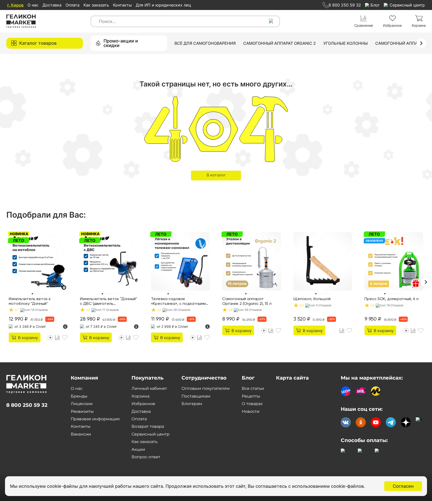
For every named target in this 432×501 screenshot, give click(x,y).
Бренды (79, 396)
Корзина (141, 396)
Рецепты (251, 396)
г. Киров (15, 4)
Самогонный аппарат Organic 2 (279, 43)
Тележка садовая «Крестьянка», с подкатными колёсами (178, 301)
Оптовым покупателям (206, 388)
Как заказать (96, 4)
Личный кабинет (149, 388)
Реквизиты (82, 411)
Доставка (52, 4)
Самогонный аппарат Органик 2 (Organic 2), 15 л (247, 301)
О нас (33, 4)
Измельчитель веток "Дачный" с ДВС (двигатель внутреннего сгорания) (108, 301)
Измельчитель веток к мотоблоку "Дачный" (30, 301)
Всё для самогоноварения (205, 43)
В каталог (216, 175)
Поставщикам (196, 396)
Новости (251, 411)
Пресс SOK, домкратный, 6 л (391, 299)
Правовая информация (95, 419)
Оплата (73, 4)
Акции (138, 449)
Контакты (122, 4)
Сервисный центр (151, 434)
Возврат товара (148, 426)
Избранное (143, 403)
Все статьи (253, 388)
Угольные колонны (345, 43)
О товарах (252, 403)
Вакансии (81, 434)
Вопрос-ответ (146, 457)
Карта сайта (292, 378)
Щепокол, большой (312, 299)
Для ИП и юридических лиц (163, 4)
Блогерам (192, 403)
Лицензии (81, 403)
